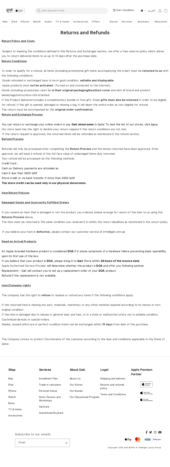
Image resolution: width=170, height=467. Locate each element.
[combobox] (71, 11)
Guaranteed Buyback (51, 413)
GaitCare (44, 406)
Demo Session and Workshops (50, 399)
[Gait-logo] (16, 10)
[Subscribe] (66, 443)
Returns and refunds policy (112, 386)
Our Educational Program (84, 397)
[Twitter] (150, 433)
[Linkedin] (155, 433)
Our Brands (76, 391)
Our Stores (76, 384)
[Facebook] (147, 433)
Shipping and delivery (113, 378)
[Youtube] (160, 433)
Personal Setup (48, 391)
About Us (75, 378)
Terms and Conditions (113, 394)
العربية (151, 10)
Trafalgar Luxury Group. (150, 448)
